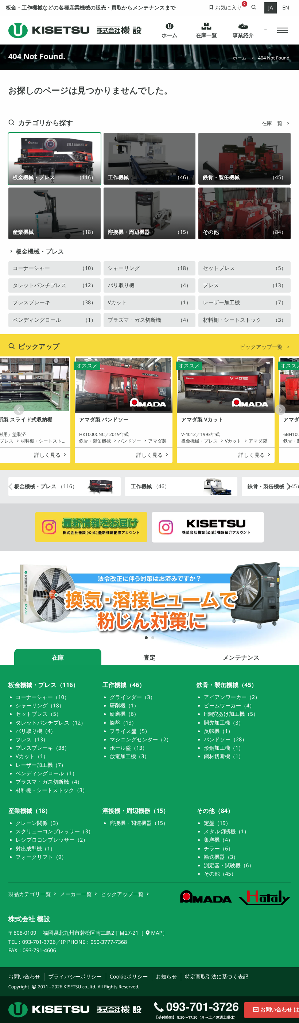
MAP (156, 933)
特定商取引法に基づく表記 (216, 976)
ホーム (239, 58)
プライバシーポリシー (75, 976)
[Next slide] (280, 409)
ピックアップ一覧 (262, 347)
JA (270, 7)
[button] (282, 30)
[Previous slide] (18, 409)
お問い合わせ (24, 976)
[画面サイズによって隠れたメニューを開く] (265, 30)
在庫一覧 (272, 123)
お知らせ (166, 976)
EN (285, 7)
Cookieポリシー (129, 976)
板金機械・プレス (40, 251)
